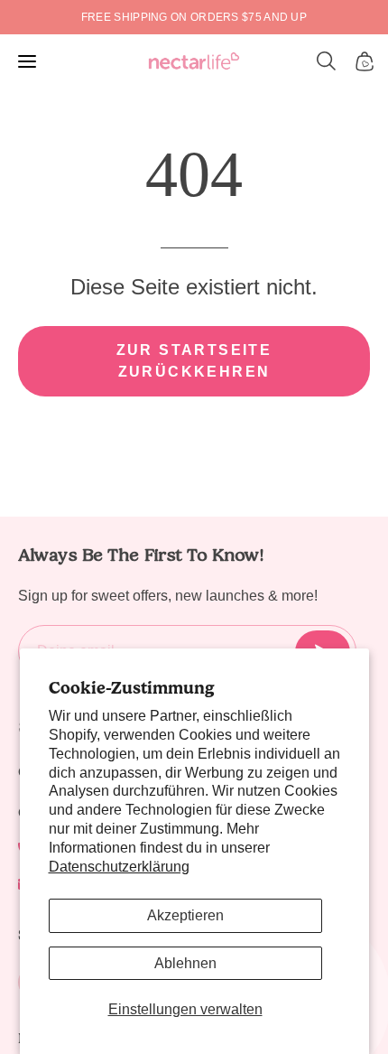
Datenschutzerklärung (119, 866)
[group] (194, 17)
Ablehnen (185, 963)
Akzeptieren (185, 915)
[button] (326, 61)
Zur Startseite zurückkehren (194, 360)
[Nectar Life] (194, 62)
